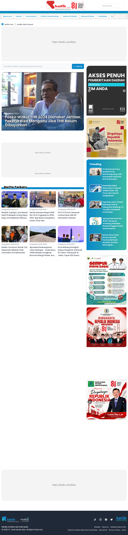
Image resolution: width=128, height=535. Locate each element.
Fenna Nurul (11, 76)
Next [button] (124, 90)
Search (79, 66)
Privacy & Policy (114, 530)
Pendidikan (102, 16)
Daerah (19, 16)
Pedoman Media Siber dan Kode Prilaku (83, 530)
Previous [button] (89, 90)
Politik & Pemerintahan (50, 16)
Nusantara (7, 16)
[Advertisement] (64, 43)
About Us (105, 527)
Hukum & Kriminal (70, 16)
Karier (124, 530)
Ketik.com (8, 24)
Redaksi (97, 527)
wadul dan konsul (25, 24)
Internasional (31, 16)
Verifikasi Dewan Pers (118, 527)
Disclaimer (103, 530)
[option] (106, 91)
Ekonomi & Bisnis (87, 16)
